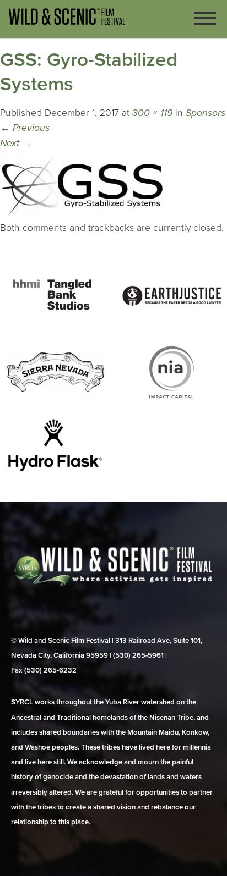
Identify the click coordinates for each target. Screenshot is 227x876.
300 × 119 (152, 113)
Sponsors (205, 113)
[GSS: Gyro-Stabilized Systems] (82, 213)
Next (16, 143)
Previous (25, 128)
